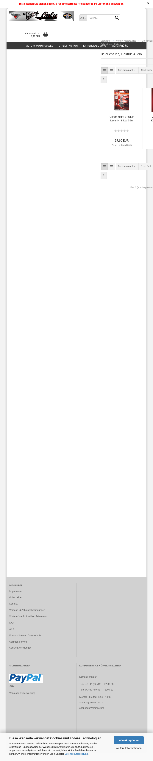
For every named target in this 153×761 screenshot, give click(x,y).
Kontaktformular (87, 676)
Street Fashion (68, 45)
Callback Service (18, 641)
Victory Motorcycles (39, 45)
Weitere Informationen (129, 748)
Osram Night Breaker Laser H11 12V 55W (122, 118)
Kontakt (13, 603)
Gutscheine (15, 597)
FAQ (11, 622)
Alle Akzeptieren (129, 740)
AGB (11, 629)
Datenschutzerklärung (76, 753)
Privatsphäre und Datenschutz (25, 635)
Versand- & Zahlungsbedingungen (27, 610)
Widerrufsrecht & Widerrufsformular (28, 616)
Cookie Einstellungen (20, 647)
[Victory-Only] (41, 15)
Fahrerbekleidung (94, 45)
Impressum (15, 591)
